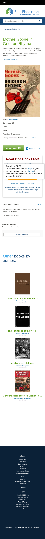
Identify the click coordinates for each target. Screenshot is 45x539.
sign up (30, 171)
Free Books (22, 459)
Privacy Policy (22, 500)
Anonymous (20, 51)
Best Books (22, 462)
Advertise (23, 509)
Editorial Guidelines (22, 504)
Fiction (18, 333)
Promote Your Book (22, 471)
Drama (18, 301)
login (30, 169)
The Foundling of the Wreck (22, 331)
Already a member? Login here (22, 183)
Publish (22, 466)
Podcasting (22, 469)
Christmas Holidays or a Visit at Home (22, 396)
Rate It (33, 138)
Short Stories (18, 398)
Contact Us (22, 484)
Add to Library (34, 148)
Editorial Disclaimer (22, 506)
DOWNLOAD (12, 148)
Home (22, 477)
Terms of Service (22, 497)
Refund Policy (22, 502)
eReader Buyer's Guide (22, 481)
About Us (22, 479)
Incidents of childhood (22, 363)
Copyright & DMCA (22, 495)
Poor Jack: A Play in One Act (23, 298)
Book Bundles (22, 464)
